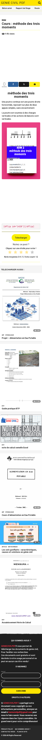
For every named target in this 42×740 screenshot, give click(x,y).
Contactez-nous (8, 732)
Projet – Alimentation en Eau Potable (19, 338)
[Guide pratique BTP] (21, 374)
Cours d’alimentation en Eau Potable (19, 515)
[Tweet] (24, 84)
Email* (3, 680)
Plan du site (22, 732)
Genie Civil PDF (13, 3)
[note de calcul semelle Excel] (21, 428)
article (4, 547)
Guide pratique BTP (11, 408)
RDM (4, 20)
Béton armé (7, 8)
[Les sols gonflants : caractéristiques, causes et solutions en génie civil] (21, 533)
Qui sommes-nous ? (22, 729)
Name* (3, 671)
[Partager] (13, 84)
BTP (3, 406)
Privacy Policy (7, 729)
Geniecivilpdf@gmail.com (20, 712)
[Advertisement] (21, 58)
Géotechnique (12, 547)
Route (37, 8)
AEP (3, 335)
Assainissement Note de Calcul (16, 622)
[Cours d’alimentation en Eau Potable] (21, 481)
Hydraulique (9, 335)
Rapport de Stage (23, 8)
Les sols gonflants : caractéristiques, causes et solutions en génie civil (19, 551)
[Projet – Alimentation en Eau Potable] (21, 303)
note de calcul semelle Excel (15, 447)
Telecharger (21, 237)
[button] (39, 3)
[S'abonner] (34, 84)
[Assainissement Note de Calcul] (21, 588)
